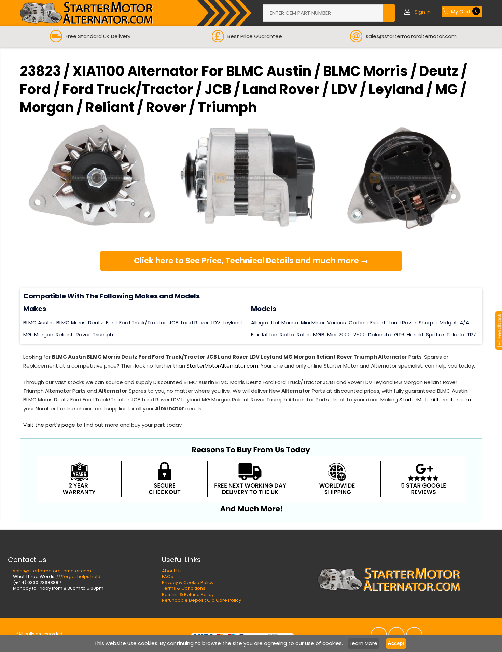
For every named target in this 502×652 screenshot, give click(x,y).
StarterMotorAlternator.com (222, 365)
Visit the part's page (49, 424)
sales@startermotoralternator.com (52, 571)
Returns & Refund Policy (188, 594)
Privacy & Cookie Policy (187, 582)
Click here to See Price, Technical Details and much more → (251, 260)
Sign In (423, 11)
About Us (172, 571)
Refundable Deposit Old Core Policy (201, 600)
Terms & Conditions (183, 588)
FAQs (167, 576)
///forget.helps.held (78, 576)
